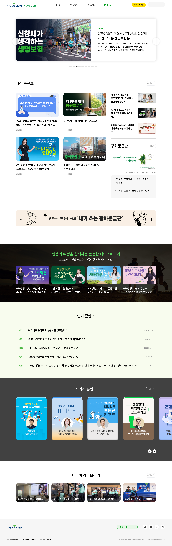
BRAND (91, 4)
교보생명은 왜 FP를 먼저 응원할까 (80, 121)
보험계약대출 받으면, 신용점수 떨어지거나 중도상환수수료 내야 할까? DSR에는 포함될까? (37, 123)
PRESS (107, 4)
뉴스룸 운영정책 (13, 539)
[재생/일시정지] (100, 66)
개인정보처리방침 (29, 539)
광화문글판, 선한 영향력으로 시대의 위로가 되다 (81, 166)
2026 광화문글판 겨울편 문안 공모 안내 (131, 190)
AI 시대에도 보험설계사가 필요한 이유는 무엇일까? (122, 113)
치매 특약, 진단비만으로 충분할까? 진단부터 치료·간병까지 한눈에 (122, 98)
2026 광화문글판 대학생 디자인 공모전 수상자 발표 (122, 128)
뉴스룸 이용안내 (46, 539)
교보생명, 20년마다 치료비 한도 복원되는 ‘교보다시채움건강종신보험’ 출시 (37, 166)
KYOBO (74, 4)
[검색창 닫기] (156, 4)
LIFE (58, 4)
